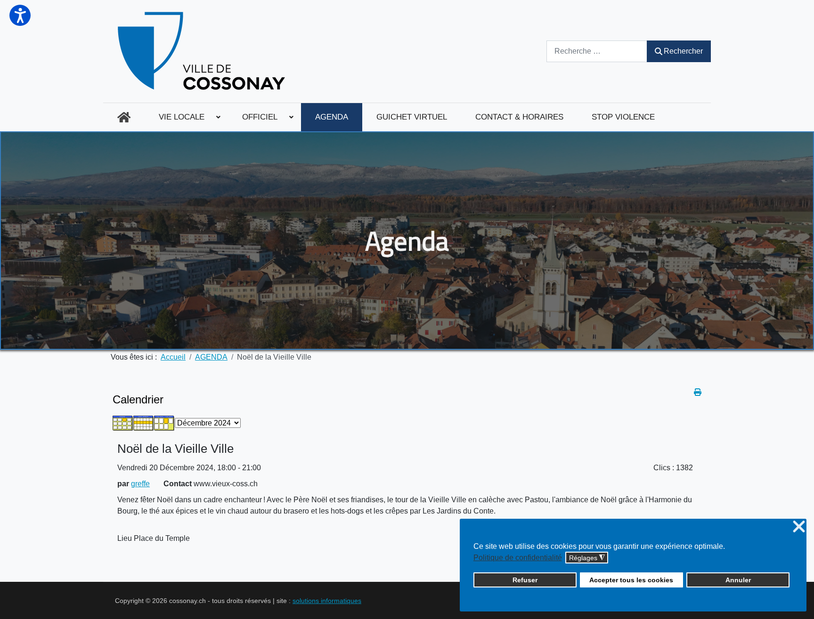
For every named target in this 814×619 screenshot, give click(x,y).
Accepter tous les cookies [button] (631, 580)
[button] (20, 15)
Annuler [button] (738, 580)
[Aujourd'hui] (164, 422)
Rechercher (683, 51)
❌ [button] (799, 527)
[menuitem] (124, 117)
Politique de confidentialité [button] (517, 558)
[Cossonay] (203, 51)
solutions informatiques (327, 600)
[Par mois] (123, 422)
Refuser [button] (525, 580)
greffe (140, 484)
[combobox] (596, 51)
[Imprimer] (697, 392)
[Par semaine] (143, 422)
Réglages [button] (587, 558)
